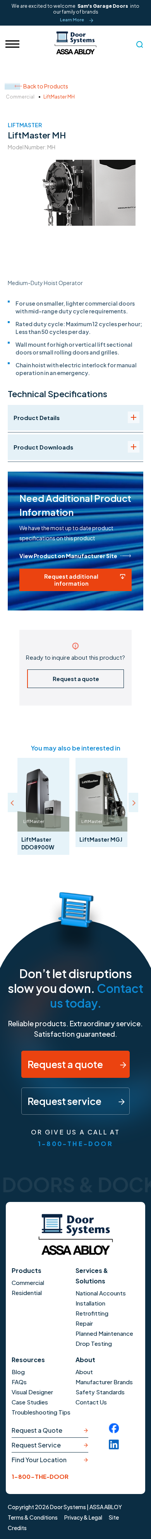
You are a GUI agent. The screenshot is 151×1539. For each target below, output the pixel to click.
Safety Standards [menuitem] (100, 1391)
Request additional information (71, 580)
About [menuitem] (84, 1371)
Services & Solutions (92, 1275)
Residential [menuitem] (27, 1292)
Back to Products (45, 86)
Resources (28, 1360)
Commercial (20, 97)
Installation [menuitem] (90, 1303)
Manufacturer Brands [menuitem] (104, 1381)
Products (26, 1270)
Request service (65, 1101)
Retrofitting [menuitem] (92, 1313)
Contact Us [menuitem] (91, 1402)
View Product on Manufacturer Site (68, 555)
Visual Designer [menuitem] (32, 1391)
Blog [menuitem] (18, 1371)
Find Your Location (39, 1460)
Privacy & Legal (83, 1517)
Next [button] (133, 802)
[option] (43, 806)
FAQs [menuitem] (19, 1381)
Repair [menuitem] (84, 1323)
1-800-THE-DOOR (75, 1144)
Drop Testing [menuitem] (94, 1343)
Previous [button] (12, 802)
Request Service (36, 1445)
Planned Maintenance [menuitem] (104, 1333)
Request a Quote (37, 1430)
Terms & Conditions (33, 1517)
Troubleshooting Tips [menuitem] (41, 1412)
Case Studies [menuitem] (30, 1402)
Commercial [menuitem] (28, 1282)
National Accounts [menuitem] (101, 1293)
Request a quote (76, 678)
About (85, 1360)
